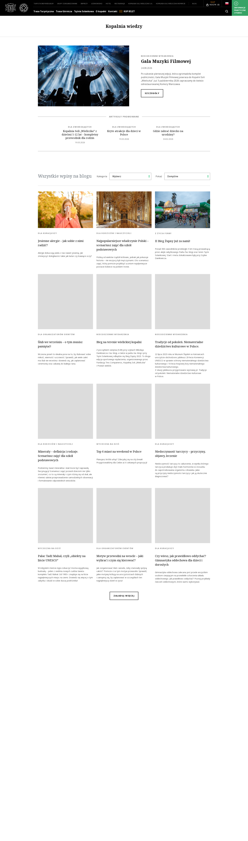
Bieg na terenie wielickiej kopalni (119, 342)
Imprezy (84, 3)
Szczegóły (152, 93)
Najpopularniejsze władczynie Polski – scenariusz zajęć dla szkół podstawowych (122, 245)
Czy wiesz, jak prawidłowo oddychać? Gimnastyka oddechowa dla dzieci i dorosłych (180, 560)
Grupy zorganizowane (67, 3)
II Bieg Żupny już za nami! (172, 241)
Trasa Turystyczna (43, 11)
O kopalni (101, 11)
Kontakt (112, 11)
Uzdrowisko (96, 3)
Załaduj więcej (124, 595)
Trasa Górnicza (64, 11)
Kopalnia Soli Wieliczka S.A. (140, 3)
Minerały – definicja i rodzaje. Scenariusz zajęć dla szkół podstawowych (58, 455)
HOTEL (108, 3)
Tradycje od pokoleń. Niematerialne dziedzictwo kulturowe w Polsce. (179, 344)
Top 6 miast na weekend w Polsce (119, 451)
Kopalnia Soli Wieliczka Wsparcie (170, 3)
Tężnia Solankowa (84, 11)
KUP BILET (129, 11)
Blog (194, 3)
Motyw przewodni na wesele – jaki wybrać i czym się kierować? (119, 558)
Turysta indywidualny (44, 3)
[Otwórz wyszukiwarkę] (227, 11)
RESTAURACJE (120, 3)
